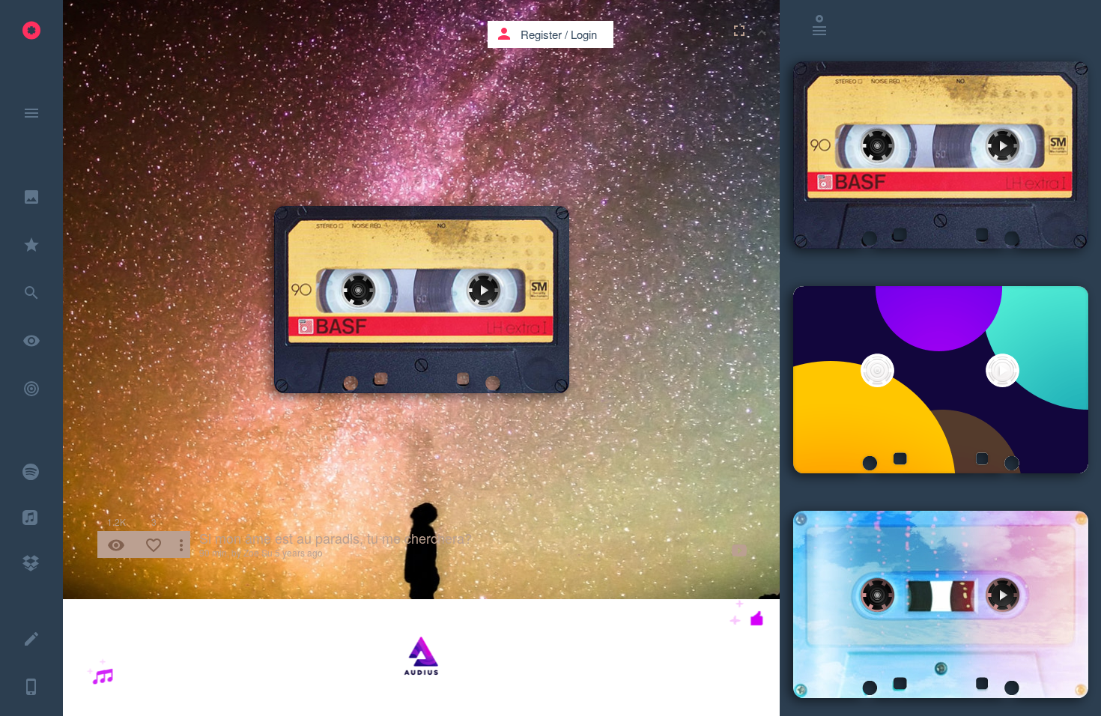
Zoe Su (258, 552)
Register (541, 34)
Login (584, 34)
